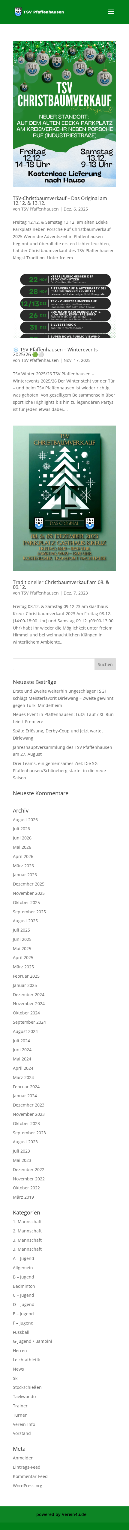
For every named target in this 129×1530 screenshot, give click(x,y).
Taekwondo (24, 1396)
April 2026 (23, 856)
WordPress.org (27, 1485)
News (18, 1369)
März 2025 (23, 967)
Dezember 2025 (28, 884)
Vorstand (22, 1433)
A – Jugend (23, 1258)
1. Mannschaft (27, 1221)
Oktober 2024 (26, 1013)
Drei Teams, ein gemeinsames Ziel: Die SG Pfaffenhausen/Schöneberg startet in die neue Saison (59, 771)
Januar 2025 (25, 985)
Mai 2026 (22, 847)
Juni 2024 (22, 1049)
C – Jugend (23, 1295)
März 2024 (23, 1077)
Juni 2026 (22, 838)
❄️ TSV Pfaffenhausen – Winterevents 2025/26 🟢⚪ (55, 352)
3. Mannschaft (27, 1240)
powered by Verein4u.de (61, 1514)
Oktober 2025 (26, 902)
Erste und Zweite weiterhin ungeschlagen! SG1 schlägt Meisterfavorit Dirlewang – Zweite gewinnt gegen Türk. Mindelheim (63, 698)
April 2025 (23, 957)
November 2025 (29, 893)
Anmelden (23, 1458)
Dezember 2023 (28, 1105)
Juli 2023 (21, 1151)
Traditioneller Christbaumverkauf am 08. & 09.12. (61, 584)
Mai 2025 (22, 948)
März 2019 (23, 1197)
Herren (20, 1350)
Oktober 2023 (26, 1123)
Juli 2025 (21, 930)
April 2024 (23, 1068)
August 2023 (25, 1142)
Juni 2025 (22, 939)
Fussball (21, 1332)
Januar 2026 (25, 874)
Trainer (20, 1406)
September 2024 (29, 1022)
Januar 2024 (25, 1095)
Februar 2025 (26, 976)
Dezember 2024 (28, 994)
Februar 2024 (26, 1086)
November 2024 (29, 1003)
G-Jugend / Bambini (32, 1341)
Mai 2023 (22, 1160)
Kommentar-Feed (30, 1476)
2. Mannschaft (27, 1231)
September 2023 (29, 1133)
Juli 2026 (21, 828)
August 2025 (25, 921)
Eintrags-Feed (26, 1467)
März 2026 (23, 865)
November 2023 (29, 1114)
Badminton (24, 1286)
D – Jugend (23, 1304)
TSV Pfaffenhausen (40, 209)
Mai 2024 (22, 1059)
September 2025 (29, 912)
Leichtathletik (26, 1360)
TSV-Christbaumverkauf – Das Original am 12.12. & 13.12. (60, 200)
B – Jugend (23, 1277)
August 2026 (25, 819)
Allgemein (23, 1267)
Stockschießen (27, 1387)
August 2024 (25, 1031)
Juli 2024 (21, 1040)
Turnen (20, 1415)
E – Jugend (23, 1313)
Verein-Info (24, 1424)
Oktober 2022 (26, 1188)
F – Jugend (23, 1323)
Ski (16, 1378)
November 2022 (29, 1179)
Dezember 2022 (28, 1169)
